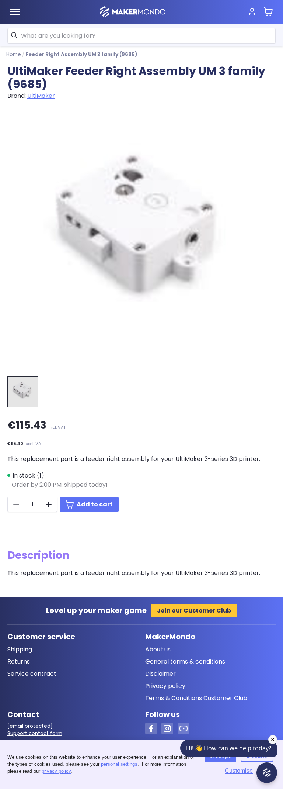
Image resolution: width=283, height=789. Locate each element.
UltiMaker (41, 96)
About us (158, 649)
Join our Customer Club (194, 610)
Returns (18, 661)
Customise (239, 771)
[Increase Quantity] (48, 504)
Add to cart (95, 504)
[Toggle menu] (14, 11)
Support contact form (34, 733)
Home (13, 54)
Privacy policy (165, 686)
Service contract (31, 673)
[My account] (252, 12)
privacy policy (56, 771)
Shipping (19, 649)
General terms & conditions (185, 661)
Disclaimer (160, 673)
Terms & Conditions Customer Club (196, 698)
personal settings (119, 764)
